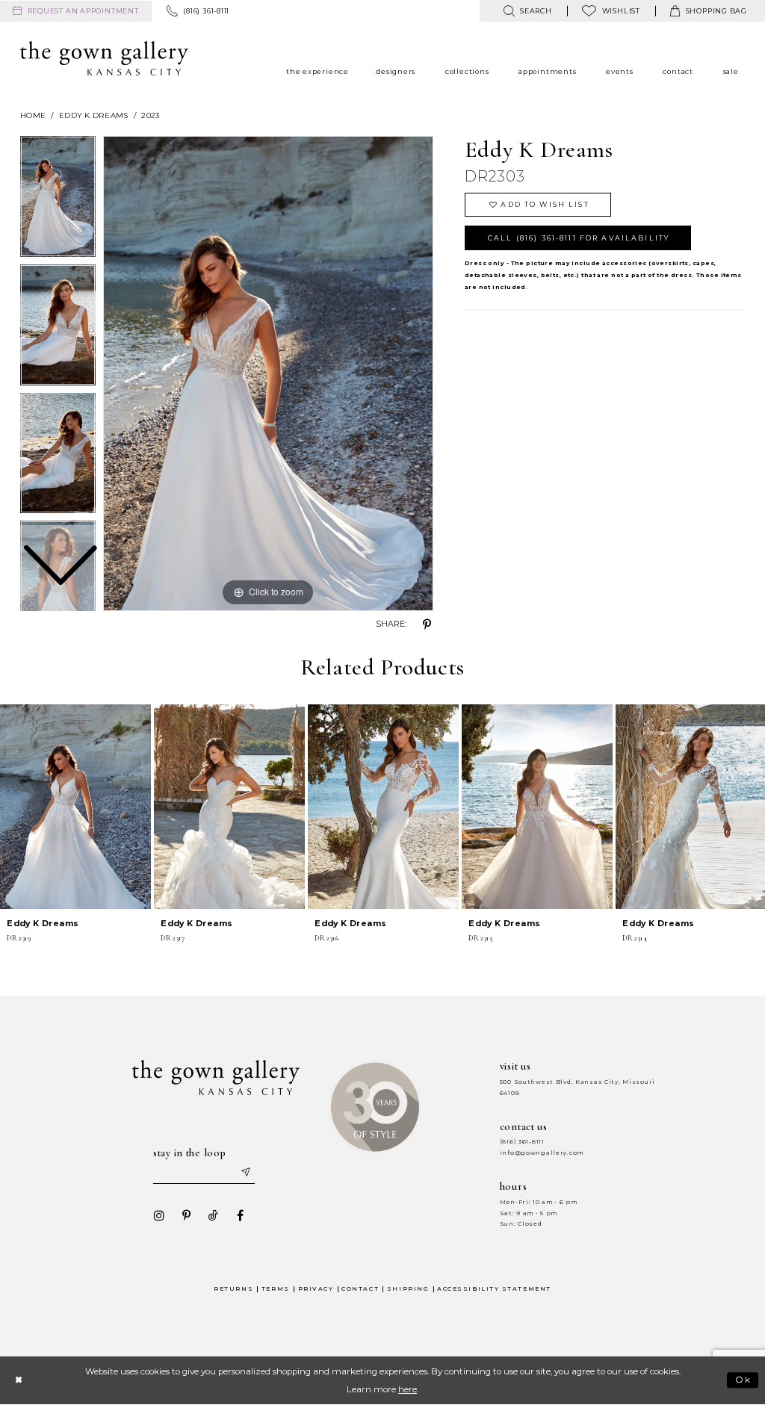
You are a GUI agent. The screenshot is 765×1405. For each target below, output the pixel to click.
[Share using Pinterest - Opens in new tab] (427, 624)
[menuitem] (76, 11)
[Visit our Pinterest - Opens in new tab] (186, 1215)
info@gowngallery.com (541, 1153)
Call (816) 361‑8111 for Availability (578, 238)
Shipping (408, 1288)
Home (33, 115)
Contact (360, 1288)
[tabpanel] (268, 373)
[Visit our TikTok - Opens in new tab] (213, 1215)
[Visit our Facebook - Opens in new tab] (240, 1215)
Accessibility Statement (494, 1288)
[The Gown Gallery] (104, 58)
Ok (743, 1380)
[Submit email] (245, 1172)
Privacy (316, 1288)
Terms (275, 1288)
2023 (150, 115)
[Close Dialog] (18, 1380)
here (407, 1389)
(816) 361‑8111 (522, 1141)
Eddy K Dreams (93, 115)
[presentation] (75, 806)
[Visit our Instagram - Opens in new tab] (159, 1215)
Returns (233, 1288)
